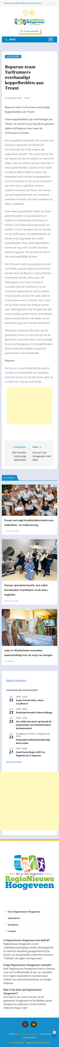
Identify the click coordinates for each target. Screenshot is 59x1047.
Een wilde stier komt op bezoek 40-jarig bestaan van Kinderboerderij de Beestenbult (34, 725)
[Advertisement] (29, 406)
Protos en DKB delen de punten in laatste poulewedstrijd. (22, 3)
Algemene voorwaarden (38, 1042)
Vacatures (13, 924)
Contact (12, 931)
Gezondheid (13, 56)
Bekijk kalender (14, 761)
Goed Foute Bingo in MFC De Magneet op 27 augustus (30, 754)
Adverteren (14, 918)
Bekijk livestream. (16, 680)
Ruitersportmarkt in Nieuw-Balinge (34, 712)
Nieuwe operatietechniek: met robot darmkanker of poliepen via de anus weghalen (26, 590)
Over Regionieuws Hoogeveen (24, 911)
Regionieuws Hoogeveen (27, 1033)
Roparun (13, 368)
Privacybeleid (16, 1042)
